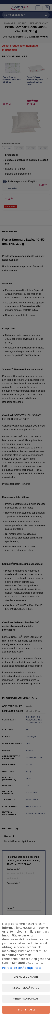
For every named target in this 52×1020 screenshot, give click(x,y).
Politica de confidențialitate (21, 968)
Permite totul (25, 1009)
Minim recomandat (26, 998)
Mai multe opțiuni (25, 976)
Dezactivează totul (25, 987)
